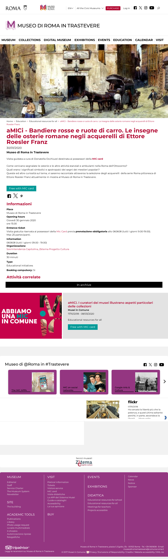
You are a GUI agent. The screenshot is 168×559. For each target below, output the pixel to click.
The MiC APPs (19, 390)
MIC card (97, 158)
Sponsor (132, 486)
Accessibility (54, 503)
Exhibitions (84, 40)
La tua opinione (55, 506)
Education (122, 40)
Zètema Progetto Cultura (54, 249)
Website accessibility (145, 552)
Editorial (11, 482)
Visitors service (55, 488)
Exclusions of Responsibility (111, 552)
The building (14, 506)
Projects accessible (98, 510)
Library (10, 522)
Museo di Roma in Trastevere (58, 26)
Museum (8, 40)
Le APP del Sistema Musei (61, 497)
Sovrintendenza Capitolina (22, 249)
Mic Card (61, 231)
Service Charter (15, 488)
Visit (160, 40)
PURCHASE (113, 8)
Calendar (144, 40)
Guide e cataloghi (56, 500)
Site (10, 502)
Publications (14, 519)
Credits (129, 552)
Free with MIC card (21, 188)
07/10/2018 (145, 413)
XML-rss (160, 552)
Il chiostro (12, 531)
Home (10, 121)
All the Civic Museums (88, 8)
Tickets (51, 485)
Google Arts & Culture (122, 388)
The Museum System (18, 491)
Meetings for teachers (99, 506)
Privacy (93, 552)
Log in (126, 8)
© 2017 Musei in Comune (73, 552)
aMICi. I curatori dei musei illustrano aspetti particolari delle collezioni (110, 304)
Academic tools (21, 514)
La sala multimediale (18, 528)
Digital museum (57, 40)
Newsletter (13, 494)
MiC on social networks (70, 388)
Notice (131, 483)
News (131, 479)
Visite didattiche (56, 494)
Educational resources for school (105, 500)
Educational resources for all (43, 121)
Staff (9, 485)
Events (104, 40)
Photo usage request (18, 525)
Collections (30, 40)
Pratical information (58, 482)
